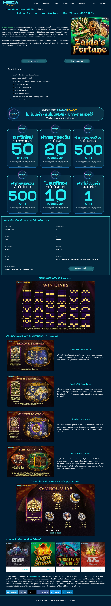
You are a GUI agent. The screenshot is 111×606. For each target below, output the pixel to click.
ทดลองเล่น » (25, 569)
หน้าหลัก (36, 3)
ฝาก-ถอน (46, 3)
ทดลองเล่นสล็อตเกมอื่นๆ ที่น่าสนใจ (22, 100)
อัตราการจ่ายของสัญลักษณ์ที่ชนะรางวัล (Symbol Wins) (30, 97)
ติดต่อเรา (92, 3)
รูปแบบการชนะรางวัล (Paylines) (22, 78)
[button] (102, 69)
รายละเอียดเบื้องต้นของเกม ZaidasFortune (25, 75)
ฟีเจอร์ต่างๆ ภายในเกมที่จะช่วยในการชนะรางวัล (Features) (31, 81)
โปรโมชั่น (56, 3)
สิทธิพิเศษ (81, 3)
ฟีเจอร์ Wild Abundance (22, 87)
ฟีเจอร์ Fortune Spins (21, 93)
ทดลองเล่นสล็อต (68, 3)
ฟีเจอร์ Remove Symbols (22, 84)
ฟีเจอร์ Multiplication (21, 90)
